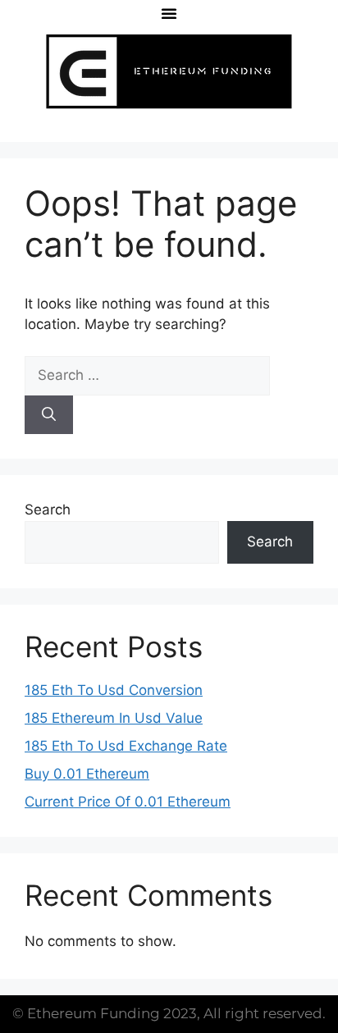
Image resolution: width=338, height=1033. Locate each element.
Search (48, 509)
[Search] (49, 415)
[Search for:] (147, 375)
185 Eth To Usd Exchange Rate (126, 746)
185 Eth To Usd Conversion (114, 690)
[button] (169, 13)
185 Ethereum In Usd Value (114, 718)
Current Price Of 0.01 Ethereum (128, 801)
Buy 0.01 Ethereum (87, 774)
